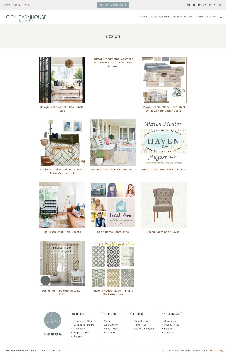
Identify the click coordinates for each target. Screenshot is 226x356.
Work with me (111, 324)
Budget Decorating (160, 17)
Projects (177, 17)
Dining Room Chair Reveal (163, 232)
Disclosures (170, 321)
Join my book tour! (113, 4)
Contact (169, 328)
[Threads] (220, 5)
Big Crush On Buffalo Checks (62, 232)
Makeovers (79, 328)
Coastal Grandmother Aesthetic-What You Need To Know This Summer (113, 62)
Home (7, 4)
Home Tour (211, 17)
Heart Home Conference (113, 232)
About (107, 321)
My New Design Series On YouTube (113, 169)
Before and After (83, 321)
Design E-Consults (144, 328)
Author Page (111, 328)
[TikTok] (204, 5)
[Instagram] (194, 5)
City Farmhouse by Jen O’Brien (20, 351)
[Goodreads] (215, 5)
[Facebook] (188, 5)
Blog (26, 4)
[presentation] (62, 80)
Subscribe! (109, 332)
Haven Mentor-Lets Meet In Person (163, 169)
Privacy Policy (171, 324)
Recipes (199, 17)
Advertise (169, 332)
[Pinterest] (199, 5)
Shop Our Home (142, 321)
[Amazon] (210, 5)
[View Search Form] (221, 17)
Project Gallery (82, 332)
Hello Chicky (216, 350)
